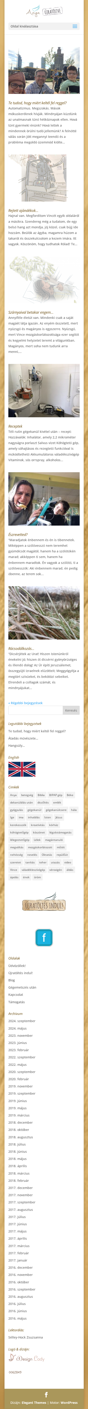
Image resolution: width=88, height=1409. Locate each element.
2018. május (17, 1159)
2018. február (18, 1180)
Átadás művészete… (23, 738)
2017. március (19, 1246)
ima (21, 817)
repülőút (62, 855)
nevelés (32, 855)
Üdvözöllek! (17, 966)
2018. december (20, 1122)
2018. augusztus (20, 1137)
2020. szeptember (21, 1072)
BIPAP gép (55, 795)
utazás (55, 862)
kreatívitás (38, 825)
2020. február (18, 1079)
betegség (27, 795)
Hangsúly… (16, 745)
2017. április (17, 1238)
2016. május (17, 1318)
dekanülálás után (21, 802)
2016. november (20, 1275)
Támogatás (16, 1002)
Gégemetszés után (22, 987)
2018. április (17, 1166)
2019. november (20, 1086)
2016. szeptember (21, 1289)
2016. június (17, 1311)
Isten (47, 817)
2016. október (18, 1282)
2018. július (17, 1144)
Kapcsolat (15, 994)
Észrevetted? (18, 534)
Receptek (15, 426)
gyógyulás (16, 810)
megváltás (16, 847)
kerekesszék (18, 825)
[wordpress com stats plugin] (15, 1373)
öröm (37, 877)
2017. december (20, 1188)
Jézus (59, 817)
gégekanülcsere (56, 810)
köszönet (39, 832)
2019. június (17, 1101)
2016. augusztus (20, 1296)
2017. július (17, 1217)
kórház (53, 825)
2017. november (20, 1195)
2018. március (19, 1173)
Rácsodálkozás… (21, 648)
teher (42, 862)
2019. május (17, 1108)
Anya (13, 795)
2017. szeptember (21, 1202)
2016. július (17, 1304)
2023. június (17, 1043)
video (67, 862)
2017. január (17, 1260)
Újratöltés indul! (20, 973)
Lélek (37, 840)
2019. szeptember (21, 1093)
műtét (61, 847)
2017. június (17, 1224)
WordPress (69, 1402)
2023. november (20, 1035)
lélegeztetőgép (19, 840)
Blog (11, 980)
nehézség (16, 855)
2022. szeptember (21, 1057)
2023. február (18, 1050)
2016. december (20, 1267)
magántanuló (54, 840)
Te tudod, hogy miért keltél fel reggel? (37, 102)
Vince (13, 870)
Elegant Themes (34, 1402)
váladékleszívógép (33, 870)
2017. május (17, 1231)
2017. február (18, 1253)
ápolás (14, 877)
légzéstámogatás (60, 832)
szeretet (15, 862)
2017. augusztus (20, 1209)
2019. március (19, 1115)
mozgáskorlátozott (40, 847)
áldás (70, 870)
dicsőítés (43, 802)
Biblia (41, 795)
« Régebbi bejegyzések (25, 703)
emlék (57, 802)
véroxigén (55, 870)
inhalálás (34, 817)
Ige (12, 817)
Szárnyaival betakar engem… (30, 312)
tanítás (30, 862)
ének (26, 877)
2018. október (18, 1130)
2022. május (17, 1064)
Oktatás (47, 855)
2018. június (17, 1151)
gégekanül (34, 810)
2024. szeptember (21, 1021)
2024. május (17, 1028)
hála (74, 810)
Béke (70, 795)
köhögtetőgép (19, 832)
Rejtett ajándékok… (23, 210)
